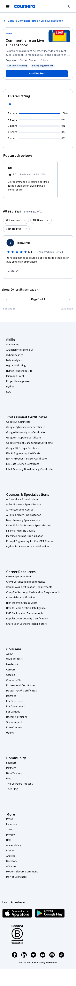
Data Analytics (14, 360)
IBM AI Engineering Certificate (23, 453)
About (9, 654)
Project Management (18, 381)
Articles (10, 856)
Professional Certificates (20, 685)
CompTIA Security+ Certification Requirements (33, 592)
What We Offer (14, 659)
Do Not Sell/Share (16, 877)
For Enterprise (14, 701)
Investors (11, 824)
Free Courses (14, 727)
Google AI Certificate (18, 422)
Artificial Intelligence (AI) (20, 350)
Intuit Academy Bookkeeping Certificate (29, 469)
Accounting (12, 345)
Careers (11, 670)
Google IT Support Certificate (23, 438)
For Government (15, 706)
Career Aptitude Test (18, 577)
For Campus (13, 712)
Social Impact (14, 722)
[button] (21, 289)
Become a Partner (16, 717)
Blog (8, 779)
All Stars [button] (38, 220)
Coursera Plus (14, 680)
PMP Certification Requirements (24, 613)
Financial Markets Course (20, 531)
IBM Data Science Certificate (22, 464)
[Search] (68, 6)
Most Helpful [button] (13, 229)
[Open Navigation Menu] (7, 6)
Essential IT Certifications (21, 598)
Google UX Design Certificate (23, 448)
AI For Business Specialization (23, 504)
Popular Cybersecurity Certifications (27, 619)
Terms (10, 830)
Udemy (10, 733)
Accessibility (13, 845)
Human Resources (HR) (19, 371)
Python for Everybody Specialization (27, 547)
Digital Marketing (16, 366)
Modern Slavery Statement (22, 872)
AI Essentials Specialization (22, 499)
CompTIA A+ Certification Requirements (29, 587)
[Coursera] (24, 6)
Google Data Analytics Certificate (25, 432)
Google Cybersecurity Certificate (25, 427)
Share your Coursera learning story (26, 624)
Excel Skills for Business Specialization (28, 525)
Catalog (10, 675)
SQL (8, 392)
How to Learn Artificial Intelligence (26, 608)
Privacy (10, 835)
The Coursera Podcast (19, 784)
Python (10, 387)
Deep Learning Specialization (23, 520)
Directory (11, 861)
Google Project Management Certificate (29, 443)
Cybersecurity (14, 355)
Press (9, 819)
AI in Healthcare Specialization (23, 515)
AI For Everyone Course (20, 510)
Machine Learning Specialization (24, 536)
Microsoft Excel (15, 376)
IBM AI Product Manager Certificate (26, 459)
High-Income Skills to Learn (21, 603)
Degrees (11, 696)
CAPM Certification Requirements (25, 582)
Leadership (12, 664)
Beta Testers (14, 773)
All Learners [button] (12, 220)
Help (8, 840)
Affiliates (11, 866)
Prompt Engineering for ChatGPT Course (29, 541)
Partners (11, 768)
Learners (11, 763)
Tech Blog (12, 789)
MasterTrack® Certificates (21, 691)
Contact (10, 851)
